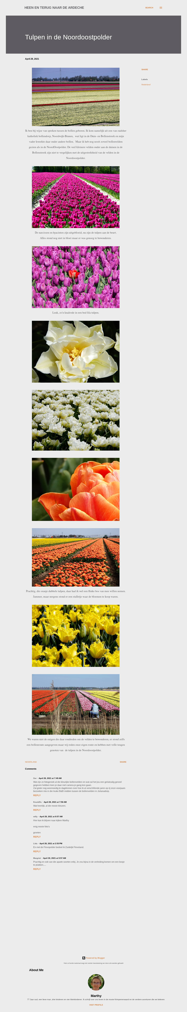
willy (35, 816)
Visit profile (96, 1005)
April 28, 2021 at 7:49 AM (50, 778)
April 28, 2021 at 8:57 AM (51, 816)
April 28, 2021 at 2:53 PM (51, 843)
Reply (37, 795)
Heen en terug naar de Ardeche (54, 7)
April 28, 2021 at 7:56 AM (55, 802)
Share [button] (144, 69)
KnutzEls (37, 802)
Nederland (145, 84)
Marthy (96, 996)
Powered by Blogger (95, 958)
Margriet (37, 858)
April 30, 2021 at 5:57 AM (54, 858)
